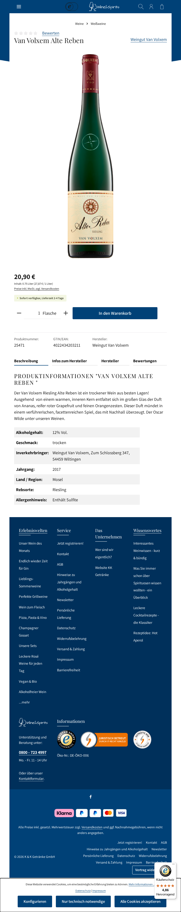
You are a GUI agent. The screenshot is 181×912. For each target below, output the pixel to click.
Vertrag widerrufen (149, 870)
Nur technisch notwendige (83, 901)
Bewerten (50, 33)
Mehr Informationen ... (142, 884)
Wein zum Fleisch (32, 607)
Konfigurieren (35, 901)
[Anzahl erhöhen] (66, 313)
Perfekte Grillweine (33, 596)
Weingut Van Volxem (149, 39)
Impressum (65, 659)
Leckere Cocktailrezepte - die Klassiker (146, 614)
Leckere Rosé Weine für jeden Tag (30, 663)
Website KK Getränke (103, 571)
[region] (90, 156)
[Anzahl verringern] (19, 313)
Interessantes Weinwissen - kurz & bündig (146, 550)
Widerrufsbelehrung (71, 638)
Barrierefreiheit (68, 670)
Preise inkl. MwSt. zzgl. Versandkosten (36, 289)
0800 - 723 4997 (32, 752)
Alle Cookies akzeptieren (140, 901)
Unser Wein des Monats (30, 547)
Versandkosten (92, 827)
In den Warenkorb (115, 313)
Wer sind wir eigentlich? (104, 553)
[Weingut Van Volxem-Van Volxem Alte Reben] (90, 156)
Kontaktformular (31, 778)
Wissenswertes (147, 530)
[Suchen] (141, 6)
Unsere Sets (28, 645)
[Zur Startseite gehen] (104, 6)
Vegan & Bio (28, 681)
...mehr (24, 702)
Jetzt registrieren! (70, 543)
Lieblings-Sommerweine (30, 582)
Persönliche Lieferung (66, 614)
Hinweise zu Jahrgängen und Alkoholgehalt (69, 581)
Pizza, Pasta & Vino (33, 617)
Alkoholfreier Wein (32, 691)
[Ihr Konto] (151, 6)
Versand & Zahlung (71, 648)
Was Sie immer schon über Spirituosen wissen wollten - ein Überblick (147, 583)
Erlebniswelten (33, 530)
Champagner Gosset (28, 631)
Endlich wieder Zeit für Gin (33, 565)
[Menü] (19, 6)
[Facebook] (91, 798)
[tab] (31, 361)
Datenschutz (66, 627)
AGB (60, 564)
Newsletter (65, 599)
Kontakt (63, 553)
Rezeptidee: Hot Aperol (145, 636)
